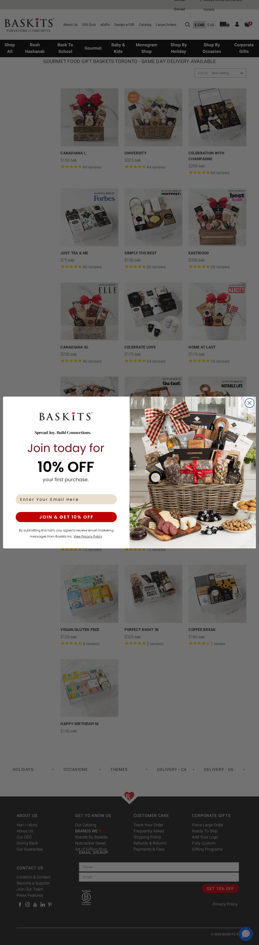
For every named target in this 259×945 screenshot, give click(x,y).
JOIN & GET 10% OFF (66, 517)
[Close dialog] (249, 403)
